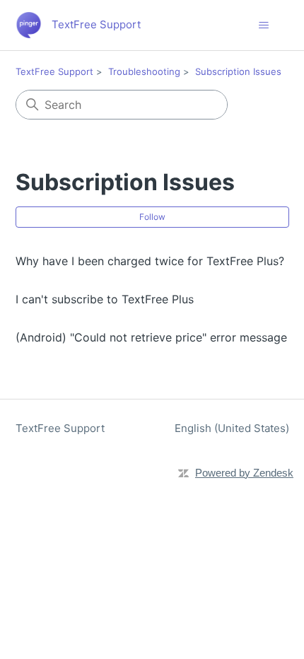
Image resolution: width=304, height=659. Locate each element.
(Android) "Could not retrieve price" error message (151, 337)
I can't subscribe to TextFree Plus (105, 299)
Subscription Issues (238, 71)
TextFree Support (54, 71)
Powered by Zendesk (244, 473)
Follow (152, 216)
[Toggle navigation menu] (264, 25)
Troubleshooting (144, 71)
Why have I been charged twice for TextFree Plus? (150, 261)
